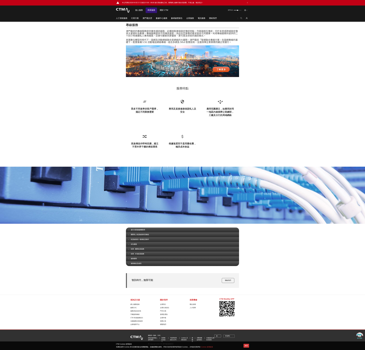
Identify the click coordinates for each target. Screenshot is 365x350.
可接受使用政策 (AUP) (173, 338)
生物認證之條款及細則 (210, 338)
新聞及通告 (164, 314)
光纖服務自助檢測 (136, 321)
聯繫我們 (163, 324)
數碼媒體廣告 (176, 18)
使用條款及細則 (163, 339)
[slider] (237, 10)
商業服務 (151, 10)
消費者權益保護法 (199, 338)
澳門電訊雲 (147, 18)
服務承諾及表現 (135, 311)
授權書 (192, 339)
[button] (247, 2)
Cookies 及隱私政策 (184, 338)
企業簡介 (163, 304)
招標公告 (163, 321)
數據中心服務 (161, 18)
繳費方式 (133, 307)
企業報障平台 (135, 324)
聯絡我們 (213, 18)
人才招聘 (193, 307)
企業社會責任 (164, 307)
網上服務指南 (135, 304)
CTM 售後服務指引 (136, 318)
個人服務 (139, 10)
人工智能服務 (121, 18)
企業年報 (163, 318)
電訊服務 (201, 18)
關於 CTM (164, 10)
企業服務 (190, 18)
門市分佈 (163, 311)
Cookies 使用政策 (207, 347)
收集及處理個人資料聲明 (152, 338)
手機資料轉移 (135, 314)
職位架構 (193, 304)
